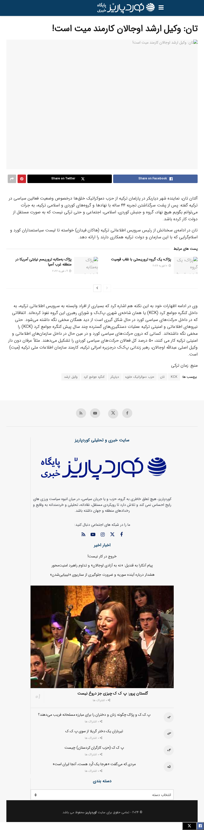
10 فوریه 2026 (160, 266)
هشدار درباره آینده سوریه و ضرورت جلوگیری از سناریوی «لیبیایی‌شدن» (102, 575)
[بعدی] (97, 288)
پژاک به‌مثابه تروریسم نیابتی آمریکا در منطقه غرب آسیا (43, 262)
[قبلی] (107, 288)
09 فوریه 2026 (60, 271)
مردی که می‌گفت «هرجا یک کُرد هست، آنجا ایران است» (94, 764)
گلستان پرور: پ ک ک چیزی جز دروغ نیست (113, 693)
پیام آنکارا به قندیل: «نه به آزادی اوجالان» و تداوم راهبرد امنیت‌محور (102, 565)
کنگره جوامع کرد (94, 376)
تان (162, 376)
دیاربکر (114, 376)
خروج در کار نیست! (102, 556)
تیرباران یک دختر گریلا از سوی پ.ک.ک (94, 731)
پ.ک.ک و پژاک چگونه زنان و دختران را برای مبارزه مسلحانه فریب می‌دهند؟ (94, 715)
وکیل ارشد (71, 376)
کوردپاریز (91, 812)
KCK (174, 376)
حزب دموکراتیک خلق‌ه (139, 376)
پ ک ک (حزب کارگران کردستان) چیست (94, 748)
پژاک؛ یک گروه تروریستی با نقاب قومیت (141, 259)
